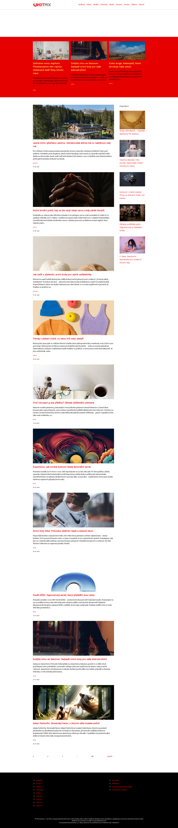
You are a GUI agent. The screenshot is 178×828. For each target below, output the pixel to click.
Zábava (134, 5)
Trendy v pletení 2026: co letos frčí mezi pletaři (58, 338)
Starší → (110, 756)
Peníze (127, 5)
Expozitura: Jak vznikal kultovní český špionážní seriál (62, 467)
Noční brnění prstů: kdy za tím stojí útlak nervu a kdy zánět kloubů (68, 210)
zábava (35, 355)
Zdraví (141, 5)
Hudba (96, 5)
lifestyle (35, 163)
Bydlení (82, 5)
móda (72, 84)
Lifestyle (104, 5)
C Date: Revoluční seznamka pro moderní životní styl (130, 259)
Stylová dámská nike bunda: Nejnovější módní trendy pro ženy (131, 163)
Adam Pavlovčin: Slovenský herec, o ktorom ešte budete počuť (66, 723)
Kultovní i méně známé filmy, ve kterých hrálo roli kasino (132, 195)
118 (92, 756)
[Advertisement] (89, 23)
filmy (34, 90)
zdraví (111, 83)
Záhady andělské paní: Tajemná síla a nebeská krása (131, 227)
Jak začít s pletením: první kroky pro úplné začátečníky (62, 274)
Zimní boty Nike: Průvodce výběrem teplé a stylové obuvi (63, 531)
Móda (111, 5)
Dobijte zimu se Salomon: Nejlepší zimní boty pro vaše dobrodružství (86, 66)
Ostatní (119, 5)
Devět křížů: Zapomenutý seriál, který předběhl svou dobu (64, 595)
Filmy (89, 5)
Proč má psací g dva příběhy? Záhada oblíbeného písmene (63, 402)
